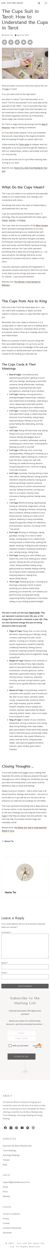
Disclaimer (7, 1232)
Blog (5, 1164)
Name (4, 963)
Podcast (6, 1160)
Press (5, 1191)
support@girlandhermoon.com (16, 1182)
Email (4, 973)
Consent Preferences (12, 1228)
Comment (6, 932)
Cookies (6, 1223)
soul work (22, 1108)
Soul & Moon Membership (31, 1112)
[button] (4, 42)
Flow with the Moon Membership (17, 1145)
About (5, 1187)
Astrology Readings (25, 1115)
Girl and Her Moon (12, 3)
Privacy (6, 1218)
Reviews (6, 1196)
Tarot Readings (9, 1115)
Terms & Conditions (11, 1214)
